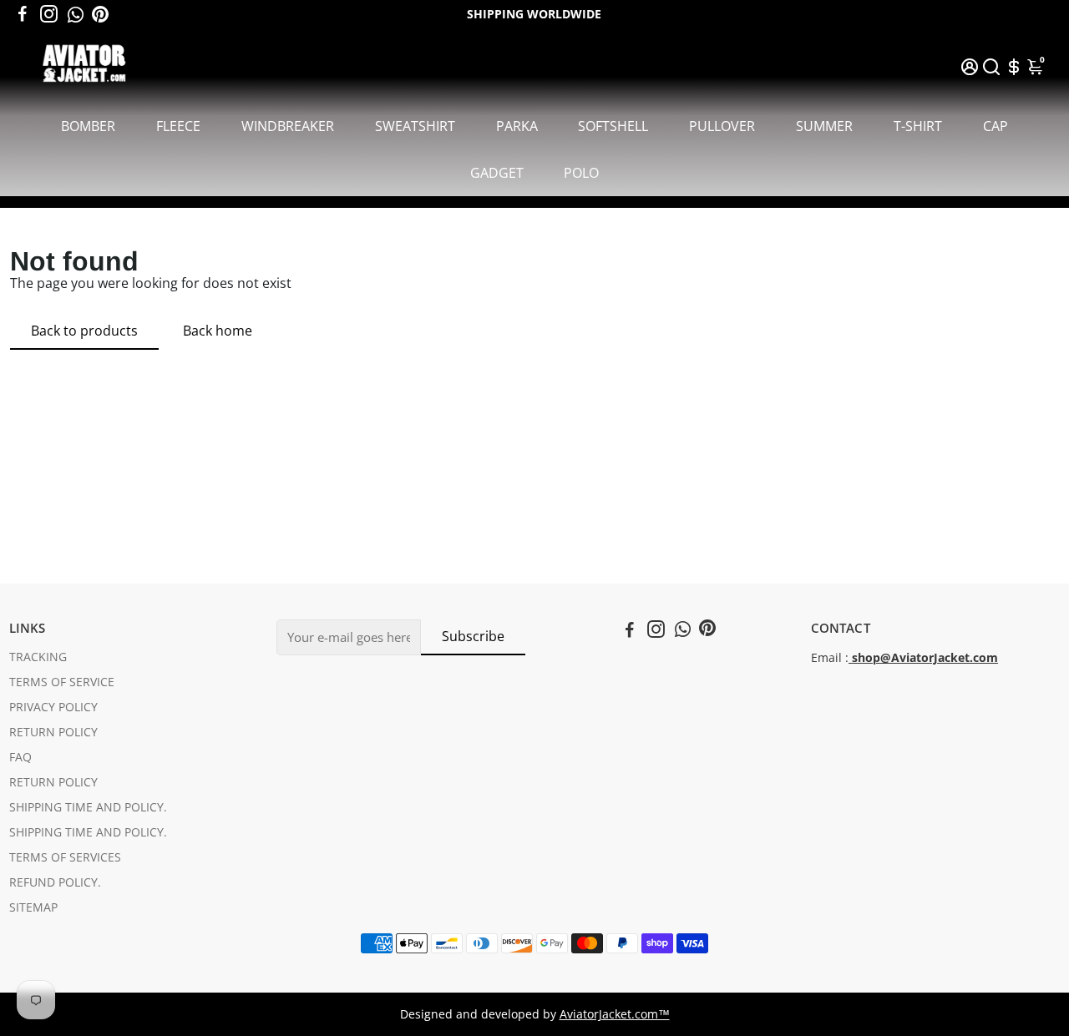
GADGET (497, 173)
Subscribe (473, 636)
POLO (581, 173)
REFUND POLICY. (55, 882)
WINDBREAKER (287, 126)
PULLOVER (722, 126)
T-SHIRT (918, 126)
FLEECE (178, 126)
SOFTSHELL (613, 126)
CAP (995, 126)
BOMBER (88, 126)
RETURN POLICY (53, 732)
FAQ (20, 757)
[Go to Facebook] (22, 14)
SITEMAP (33, 907)
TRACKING (38, 657)
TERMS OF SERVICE (61, 682)
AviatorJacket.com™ (615, 1014)
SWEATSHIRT (415, 126)
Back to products (84, 330)
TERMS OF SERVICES (65, 857)
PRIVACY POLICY (53, 707)
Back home (217, 330)
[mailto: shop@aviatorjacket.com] (850, 657)
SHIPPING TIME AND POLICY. (88, 807)
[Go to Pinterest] (100, 14)
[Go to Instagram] (48, 14)
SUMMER (824, 126)
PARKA (517, 126)
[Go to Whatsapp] (75, 14)
